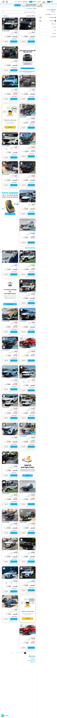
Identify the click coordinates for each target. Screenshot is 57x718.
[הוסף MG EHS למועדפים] (21, 105)
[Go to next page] (10, 653)
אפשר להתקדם (10, 304)
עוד (15, 1)
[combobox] (20, 12)
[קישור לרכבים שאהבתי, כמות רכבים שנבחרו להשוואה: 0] (3, 2)
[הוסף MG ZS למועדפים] (4, 134)
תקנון (27, 43)
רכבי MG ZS (33, 662)
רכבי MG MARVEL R (31, 660)
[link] (27, 24)
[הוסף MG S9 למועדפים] (21, 19)
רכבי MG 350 (32, 658)
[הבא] (22, 24)
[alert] (6, 31)
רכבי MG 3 (33, 659)
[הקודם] (33, 24)
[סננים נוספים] (51, 37)
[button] (25, 2)
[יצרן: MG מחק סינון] (51, 11)
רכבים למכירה (29, 8)
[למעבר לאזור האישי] (7, 2)
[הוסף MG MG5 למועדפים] (4, 568)
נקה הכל (48, 9)
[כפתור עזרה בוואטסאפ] (2, 715)
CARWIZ (34, 8)
